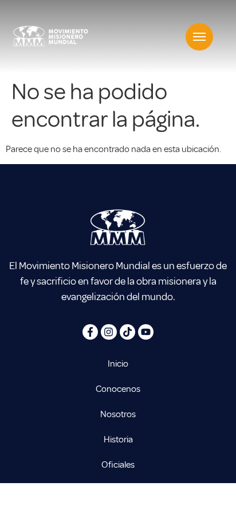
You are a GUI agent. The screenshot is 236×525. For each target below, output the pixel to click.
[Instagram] (108, 332)
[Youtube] (146, 332)
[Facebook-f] (90, 332)
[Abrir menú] (199, 36)
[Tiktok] (127, 332)
